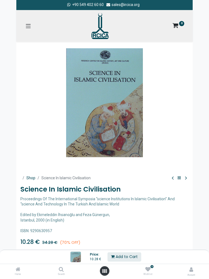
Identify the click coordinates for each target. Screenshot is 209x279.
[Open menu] (104, 271)
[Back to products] (179, 178)
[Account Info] (191, 269)
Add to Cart (126, 256)
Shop (30, 178)
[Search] (61, 270)
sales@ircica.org (125, 4)
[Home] (18, 270)
